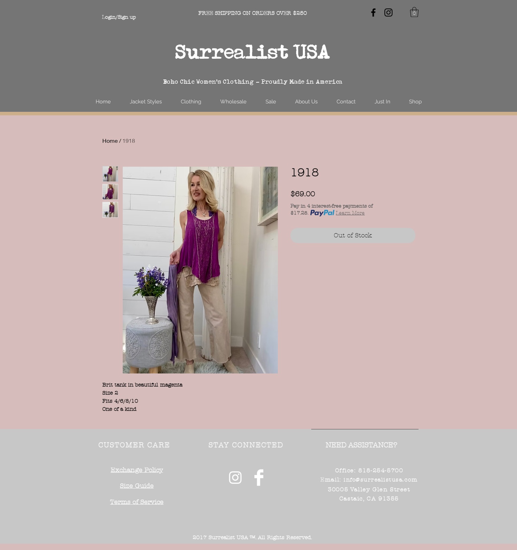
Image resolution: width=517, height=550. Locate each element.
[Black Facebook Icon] (373, 12)
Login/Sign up (119, 17)
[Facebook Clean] (258, 477)
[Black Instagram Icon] (388, 12)
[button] (414, 12)
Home (110, 140)
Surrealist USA (252, 51)
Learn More (350, 213)
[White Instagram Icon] (235, 477)
